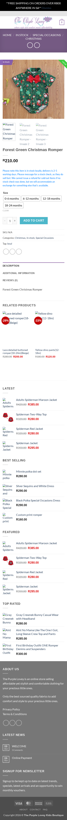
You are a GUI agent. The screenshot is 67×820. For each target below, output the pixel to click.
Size (5, 193)
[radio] (11, 198)
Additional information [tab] (19, 273)
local (9, 243)
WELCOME (19, 746)
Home (7, 35)
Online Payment (22, 757)
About (23, 809)
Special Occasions (47, 35)
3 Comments (22, 750)
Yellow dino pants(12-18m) (47, 352)
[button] (5, 22)
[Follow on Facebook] (6, 723)
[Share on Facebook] (12, 252)
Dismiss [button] (46, 8)
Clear (6, 210)
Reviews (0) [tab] (10, 280)
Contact (35, 809)
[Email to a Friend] (19, 252)
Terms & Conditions (15, 714)
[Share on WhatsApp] (6, 252)
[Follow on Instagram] (12, 723)
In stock (22, 35)
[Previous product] (37, 45)
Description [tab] (11, 265)
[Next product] (30, 45)
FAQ (45, 809)
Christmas (33, 38)
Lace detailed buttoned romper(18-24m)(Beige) (16, 352)
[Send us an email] (19, 723)
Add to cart (33, 220)
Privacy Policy (11, 709)
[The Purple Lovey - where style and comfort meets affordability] (33, 22)
